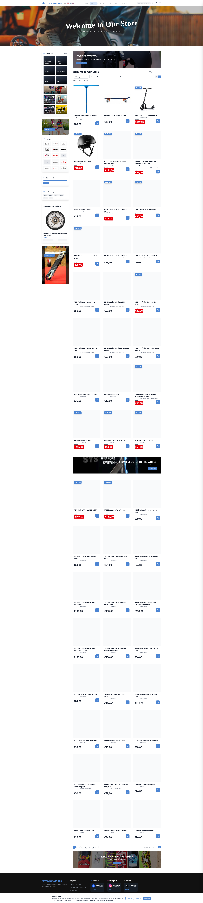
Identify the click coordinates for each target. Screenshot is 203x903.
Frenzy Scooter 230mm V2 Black (146, 115)
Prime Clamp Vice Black (82, 210)
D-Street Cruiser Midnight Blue (115, 115)
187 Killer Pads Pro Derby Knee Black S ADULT (115, 603)
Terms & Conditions (75, 884)
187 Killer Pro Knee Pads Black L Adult (115, 696)
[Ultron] (55, 144)
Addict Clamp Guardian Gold (144, 831)
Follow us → (94, 889)
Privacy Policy (73, 890)
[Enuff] (47, 155)
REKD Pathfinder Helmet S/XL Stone (145, 303)
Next (62, 240)
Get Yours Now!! (81, 62)
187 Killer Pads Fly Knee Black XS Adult (115, 557)
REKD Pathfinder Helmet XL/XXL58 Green (116, 349)
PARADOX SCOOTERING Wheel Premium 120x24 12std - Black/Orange (145, 163)
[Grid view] (159, 77)
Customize (129, 898)
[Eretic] (47, 168)
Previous (49, 240)
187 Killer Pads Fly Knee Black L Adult (146, 511)
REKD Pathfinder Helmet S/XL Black (116, 256)
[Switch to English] (68, 3)
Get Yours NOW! (48, 255)
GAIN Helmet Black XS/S (82, 161)
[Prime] (55, 149)
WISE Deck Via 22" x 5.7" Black (114, 510)
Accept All (147, 898)
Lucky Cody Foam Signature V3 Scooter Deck (115, 162)
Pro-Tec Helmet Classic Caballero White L (115, 211)
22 (93, 847)
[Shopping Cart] (156, 3)
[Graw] (63, 168)
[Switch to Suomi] (71, 3)
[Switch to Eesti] (65, 3)
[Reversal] (55, 168)
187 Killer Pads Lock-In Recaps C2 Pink (146, 557)
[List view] (156, 77)
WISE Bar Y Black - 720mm (144, 440)
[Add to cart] (97, 123)
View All (65, 53)
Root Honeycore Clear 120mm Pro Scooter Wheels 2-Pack (146, 395)
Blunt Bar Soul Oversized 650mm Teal (85, 116)
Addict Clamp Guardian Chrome (115, 831)
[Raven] (55, 155)
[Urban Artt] (47, 149)
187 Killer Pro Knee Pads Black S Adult (146, 696)
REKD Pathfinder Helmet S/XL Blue (147, 256)
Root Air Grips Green (111, 394)
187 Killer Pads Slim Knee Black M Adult (146, 649)
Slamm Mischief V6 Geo (82, 440)
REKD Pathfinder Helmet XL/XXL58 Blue (86, 349)
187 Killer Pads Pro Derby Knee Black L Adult (84, 603)
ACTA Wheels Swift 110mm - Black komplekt (116, 785)
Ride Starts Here (48, 129)
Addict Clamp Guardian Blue (84, 831)
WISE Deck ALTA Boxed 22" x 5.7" (85, 510)
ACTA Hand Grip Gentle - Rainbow (146, 740)
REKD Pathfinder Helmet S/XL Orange (114, 303)
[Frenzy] (55, 162)
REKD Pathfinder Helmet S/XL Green (84, 303)
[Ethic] (47, 144)
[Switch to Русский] (73, 3)
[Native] (63, 144)
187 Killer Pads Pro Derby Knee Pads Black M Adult (84, 649)
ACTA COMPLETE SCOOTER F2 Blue (85, 740)
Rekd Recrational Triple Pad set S (85, 394)
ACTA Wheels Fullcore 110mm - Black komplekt (84, 785)
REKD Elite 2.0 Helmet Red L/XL (145, 210)
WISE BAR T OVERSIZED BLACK (114, 440)
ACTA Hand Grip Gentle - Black (115, 740)
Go (159, 847)
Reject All (138, 898)
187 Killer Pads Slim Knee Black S (85, 694)
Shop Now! (116, 863)
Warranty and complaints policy (78, 887)
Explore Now (152, 468)
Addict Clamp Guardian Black (145, 784)
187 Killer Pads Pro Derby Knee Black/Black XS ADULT (145, 603)
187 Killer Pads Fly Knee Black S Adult (85, 557)
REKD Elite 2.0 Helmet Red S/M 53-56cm (86, 257)
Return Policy (73, 893)
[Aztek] (63, 162)
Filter (46, 183)
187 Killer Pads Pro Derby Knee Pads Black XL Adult (115, 649)
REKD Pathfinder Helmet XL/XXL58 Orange (147, 349)
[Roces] (63, 149)
